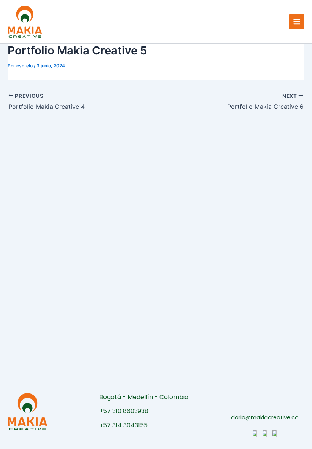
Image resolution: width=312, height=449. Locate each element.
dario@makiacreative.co (265, 417)
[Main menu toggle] (296, 21)
